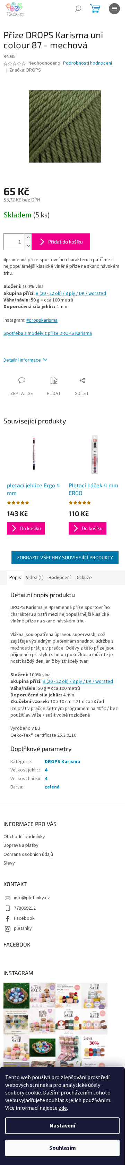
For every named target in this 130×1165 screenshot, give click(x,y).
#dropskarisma (42, 320)
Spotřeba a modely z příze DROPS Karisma (47, 333)
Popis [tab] (15, 577)
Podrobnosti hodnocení (87, 63)
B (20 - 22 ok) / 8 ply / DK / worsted (71, 293)
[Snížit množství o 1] (28, 246)
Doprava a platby (20, 845)
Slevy (9, 863)
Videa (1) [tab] (35, 577)
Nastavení (62, 1126)
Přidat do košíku (65, 242)
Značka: (25, 70)
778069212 (25, 908)
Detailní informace (22, 360)
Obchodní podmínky (24, 836)
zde (63, 1108)
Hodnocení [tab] (60, 577)
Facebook (24, 918)
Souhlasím (62, 1148)
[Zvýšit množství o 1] (28, 238)
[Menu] (114, 9)
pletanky (23, 928)
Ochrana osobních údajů (28, 854)
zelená (52, 787)
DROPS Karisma (62, 761)
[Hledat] (78, 9)
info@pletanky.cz (32, 897)
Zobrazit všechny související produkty (65, 557)
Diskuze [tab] (84, 577)
